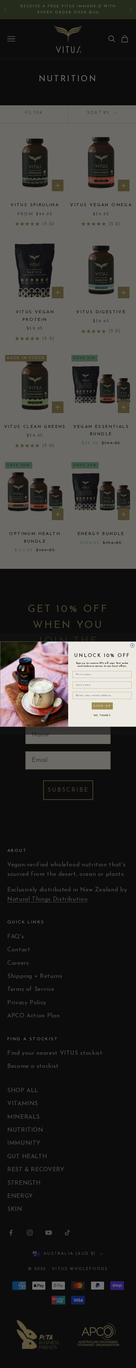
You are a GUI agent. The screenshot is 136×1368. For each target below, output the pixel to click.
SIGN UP (102, 706)
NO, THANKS (102, 716)
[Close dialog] (132, 645)
